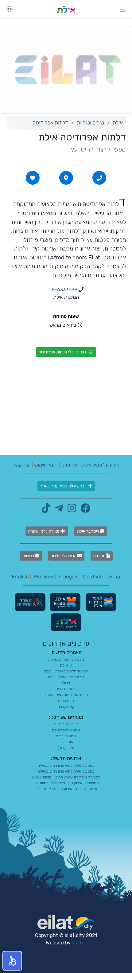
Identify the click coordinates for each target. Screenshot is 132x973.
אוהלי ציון (66, 741)
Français (68, 577)
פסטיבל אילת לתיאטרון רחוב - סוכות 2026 (66, 777)
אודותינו (69, 465)
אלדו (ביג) (66, 747)
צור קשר (21, 465)
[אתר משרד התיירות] (30, 602)
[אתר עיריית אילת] (64, 602)
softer (79, 943)
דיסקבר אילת (88, 531)
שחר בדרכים (66, 736)
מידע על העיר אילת (100, 465)
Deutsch (93, 577)
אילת (118, 123)
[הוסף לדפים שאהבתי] (32, 178)
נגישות (28, 555)
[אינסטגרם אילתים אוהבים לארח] (70, 510)
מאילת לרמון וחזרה (44, 531)
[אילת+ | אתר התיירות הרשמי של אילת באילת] (66, 9)
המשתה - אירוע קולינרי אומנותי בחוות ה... (66, 783)
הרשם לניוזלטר (64, 555)
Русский (44, 577)
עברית (114, 577)
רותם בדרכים (66, 688)
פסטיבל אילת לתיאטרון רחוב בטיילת (66, 765)
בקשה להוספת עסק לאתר (62, 486)
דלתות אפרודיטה (50, 123)
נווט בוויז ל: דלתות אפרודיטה (62, 352)
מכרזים (100, 555)
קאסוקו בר (66, 706)
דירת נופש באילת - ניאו (66, 677)
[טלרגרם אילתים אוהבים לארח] (57, 510)
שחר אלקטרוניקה (66, 730)
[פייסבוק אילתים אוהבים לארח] (83, 510)
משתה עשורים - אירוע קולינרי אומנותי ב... (66, 788)
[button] (12, 960)
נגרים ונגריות (90, 123)
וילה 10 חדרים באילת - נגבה (66, 671)
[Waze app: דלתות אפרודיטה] (66, 178)
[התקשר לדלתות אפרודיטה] (99, 178)
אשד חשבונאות (66, 724)
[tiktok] (46, 510)
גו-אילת (66, 665)
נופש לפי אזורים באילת (66, 659)
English (20, 577)
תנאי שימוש (45, 465)
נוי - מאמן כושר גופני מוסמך (66, 694)
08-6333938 (63, 290)
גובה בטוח (66, 700)
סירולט (66, 682)
